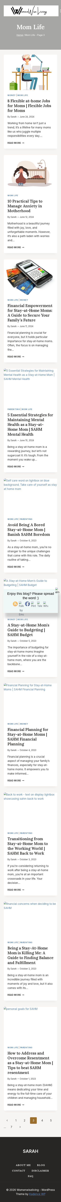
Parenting (14, 409)
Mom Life (22, 95)
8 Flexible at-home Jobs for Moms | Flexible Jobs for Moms (29, 106)
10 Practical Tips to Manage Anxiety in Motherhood (25, 206)
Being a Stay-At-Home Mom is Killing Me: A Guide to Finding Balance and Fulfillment (30, 955)
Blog (41, 1165)
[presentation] (30, 72)
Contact (18, 1170)
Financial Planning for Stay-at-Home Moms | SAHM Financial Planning (28, 737)
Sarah (14, 116)
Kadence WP (37, 1194)
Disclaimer (40, 1170)
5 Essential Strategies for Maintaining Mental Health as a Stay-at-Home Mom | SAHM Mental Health (30, 425)
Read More (16, 143)
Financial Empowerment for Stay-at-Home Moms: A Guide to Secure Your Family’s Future (30, 313)
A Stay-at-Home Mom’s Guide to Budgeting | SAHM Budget (28, 630)
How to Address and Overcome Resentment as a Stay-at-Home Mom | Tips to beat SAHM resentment (30, 1063)
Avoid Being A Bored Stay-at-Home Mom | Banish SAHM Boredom (29, 529)
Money (11, 95)
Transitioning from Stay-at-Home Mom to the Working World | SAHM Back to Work (28, 846)
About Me (23, 1165)
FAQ (30, 1176)
